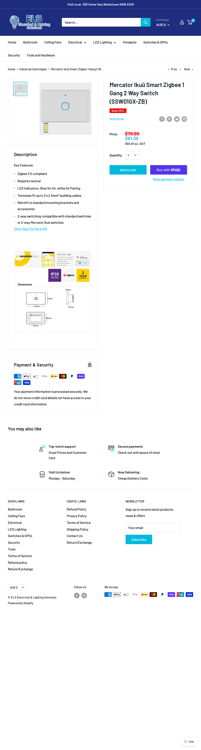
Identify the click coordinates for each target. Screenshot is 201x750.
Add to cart (128, 170)
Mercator (117, 119)
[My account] (182, 22)
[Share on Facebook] (162, 119)
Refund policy (17, 562)
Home (12, 42)
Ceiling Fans (52, 42)
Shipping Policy (77, 529)
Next (187, 69)
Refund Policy (76, 509)
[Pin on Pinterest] (169, 119)
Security (14, 55)
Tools (12, 549)
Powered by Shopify (20, 603)
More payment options (168, 179)
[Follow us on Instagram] (84, 595)
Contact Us (74, 536)
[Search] (146, 22)
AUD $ (13, 587)
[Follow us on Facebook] (76, 595)
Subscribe (139, 539)
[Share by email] (184, 119)
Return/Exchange (20, 569)
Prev (174, 69)
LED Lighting (102, 42)
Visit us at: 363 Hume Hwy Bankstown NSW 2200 (100, 4)
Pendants (129, 42)
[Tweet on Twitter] (177, 119)
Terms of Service (20, 556)
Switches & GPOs (155, 42)
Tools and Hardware (41, 55)
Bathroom (30, 42)
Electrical (75, 42)
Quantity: (116, 155)
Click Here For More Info (30, 229)
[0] (189, 22)
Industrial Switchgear (33, 69)
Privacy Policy (77, 516)
